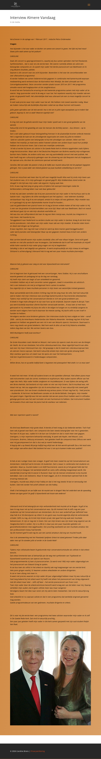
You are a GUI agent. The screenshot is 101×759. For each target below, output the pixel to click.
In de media (15, 22)
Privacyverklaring (38, 751)
